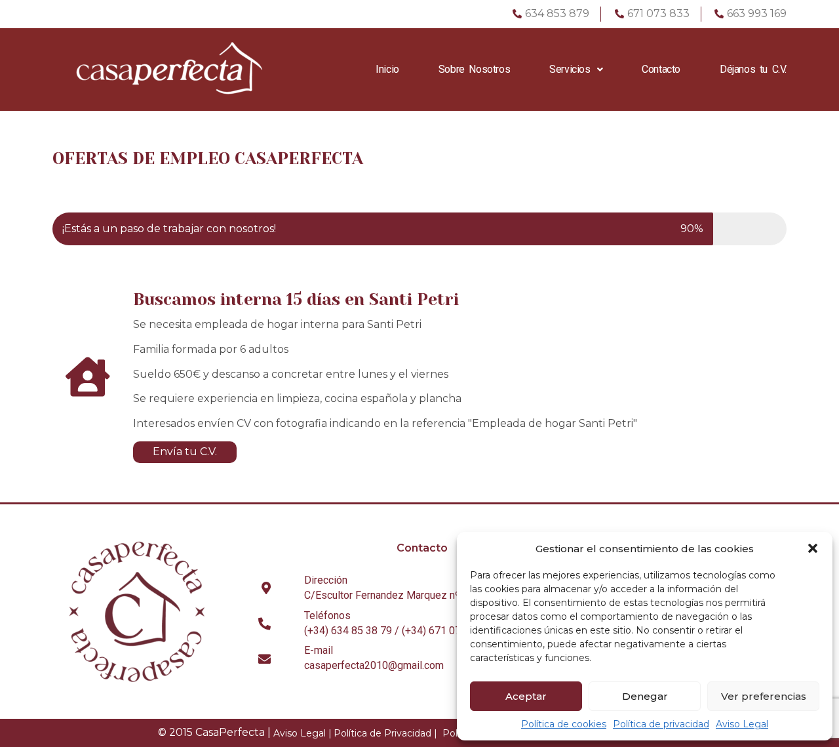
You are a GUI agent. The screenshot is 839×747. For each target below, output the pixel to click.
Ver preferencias (763, 696)
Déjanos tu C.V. (753, 69)
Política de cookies (563, 724)
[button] (812, 548)
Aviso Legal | (302, 733)
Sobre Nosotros (474, 69)
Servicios (569, 69)
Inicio (387, 69)
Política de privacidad (661, 724)
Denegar (645, 696)
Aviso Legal (742, 724)
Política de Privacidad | (385, 733)
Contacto (661, 69)
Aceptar (526, 696)
